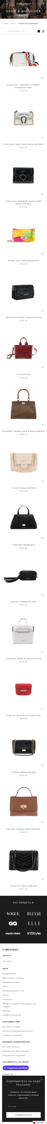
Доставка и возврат (12, 1027)
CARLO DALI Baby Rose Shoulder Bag (23, 144)
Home (5, 23)
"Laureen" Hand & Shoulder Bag (24, 659)
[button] (40, 1122)
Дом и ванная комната (13, 978)
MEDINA (7, 1011)
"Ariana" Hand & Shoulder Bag (23, 829)
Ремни (6, 995)
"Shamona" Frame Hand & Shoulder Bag (23, 431)
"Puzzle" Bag (23, 374)
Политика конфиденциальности (18, 1031)
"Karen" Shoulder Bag (23, 772)
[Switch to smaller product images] (43, 31)
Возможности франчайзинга (16, 1051)
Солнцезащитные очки (13, 991)
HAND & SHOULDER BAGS (28, 23)
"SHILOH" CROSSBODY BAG (23, 602)
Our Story (7, 961)
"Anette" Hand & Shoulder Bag (23, 715)
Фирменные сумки (11, 982)
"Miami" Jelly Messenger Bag (23, 261)
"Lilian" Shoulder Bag (23, 488)
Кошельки (7, 999)
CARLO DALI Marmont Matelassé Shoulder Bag (23, 202)
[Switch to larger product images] (39, 31)
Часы (5, 986)
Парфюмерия (9, 974)
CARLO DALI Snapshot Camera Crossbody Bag (23, 86)
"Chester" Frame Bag (23, 545)
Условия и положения (13, 1035)
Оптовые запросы (11, 1047)
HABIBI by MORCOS (12, 1015)
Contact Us (8, 1074)
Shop (13, 23)
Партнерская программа (14, 1055)
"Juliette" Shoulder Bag (23, 886)
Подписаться (23, 1115)
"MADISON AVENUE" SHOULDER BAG (23, 317)
